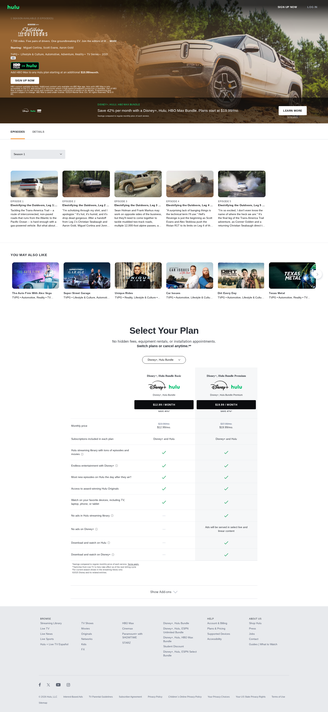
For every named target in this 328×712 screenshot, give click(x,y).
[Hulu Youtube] (61, 685)
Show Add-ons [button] (160, 592)
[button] (18, 131)
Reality (79, 54)
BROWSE (45, 618)
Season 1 (19, 154)
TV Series (93, 54)
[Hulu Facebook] (43, 685)
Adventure (67, 54)
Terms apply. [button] (133, 564)
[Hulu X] (51, 685)
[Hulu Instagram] (68, 685)
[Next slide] (317, 274)
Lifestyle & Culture (32, 54)
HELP (210, 618)
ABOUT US (255, 618)
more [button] (113, 41)
